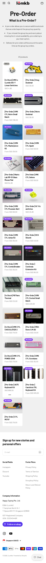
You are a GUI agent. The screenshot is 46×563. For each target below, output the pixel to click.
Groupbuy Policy (32, 480)
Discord (6, 471)
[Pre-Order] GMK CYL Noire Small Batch (11, 114)
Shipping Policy (32, 476)
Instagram (6, 467)
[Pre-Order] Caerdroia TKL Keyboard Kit (31, 387)
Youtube (6, 476)
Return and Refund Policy (33, 486)
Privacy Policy (31, 467)
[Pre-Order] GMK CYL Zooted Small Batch (33, 298)
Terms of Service (32, 471)
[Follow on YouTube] (11, 533)
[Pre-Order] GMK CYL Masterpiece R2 (11, 146)
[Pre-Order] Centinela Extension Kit (31, 266)
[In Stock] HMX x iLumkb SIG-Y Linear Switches (11, 82)
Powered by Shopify (20, 555)
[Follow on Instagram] (4, 533)
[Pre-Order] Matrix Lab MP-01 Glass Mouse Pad (12, 177)
